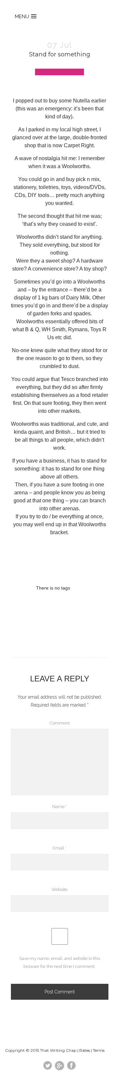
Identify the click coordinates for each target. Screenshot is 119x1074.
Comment (60, 723)
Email (59, 848)
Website (59, 889)
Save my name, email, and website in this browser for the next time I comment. (59, 962)
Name (59, 806)
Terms (98, 1050)
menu (22, 17)
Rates (84, 1050)
